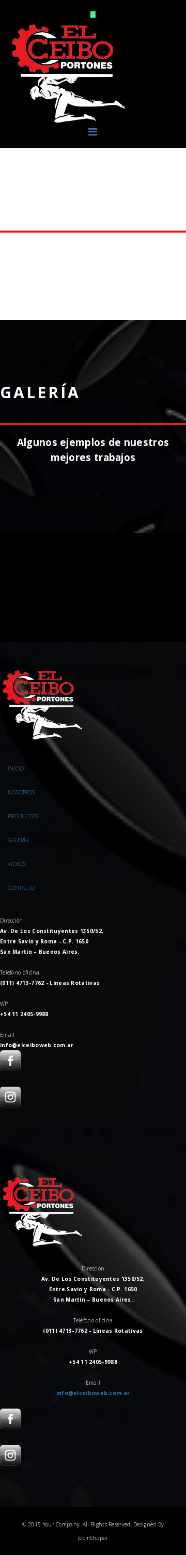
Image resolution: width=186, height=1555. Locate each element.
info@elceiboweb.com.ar (93, 1393)
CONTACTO (21, 887)
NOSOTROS (21, 792)
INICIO (16, 768)
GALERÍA (18, 840)
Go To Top (150, 1504)
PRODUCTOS (23, 816)
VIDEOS (17, 864)
